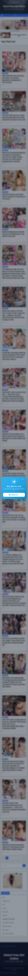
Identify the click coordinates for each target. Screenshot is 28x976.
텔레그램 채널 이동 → (14, 495)
